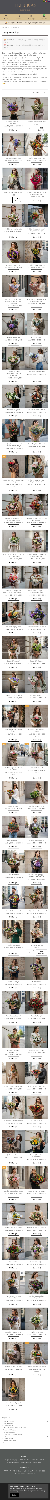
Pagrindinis (7, 1418)
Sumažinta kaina (13, 1462)
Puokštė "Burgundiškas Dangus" (36, 1297)
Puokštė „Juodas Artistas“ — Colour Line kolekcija (13, 445)
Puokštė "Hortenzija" (13, 337)
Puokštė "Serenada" (13, 945)
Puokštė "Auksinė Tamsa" (36, 265)
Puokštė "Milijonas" (36, 945)
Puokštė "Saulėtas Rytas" (13, 1227)
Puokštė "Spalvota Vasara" (13, 1121)
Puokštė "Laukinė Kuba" (37, 806)
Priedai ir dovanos (9, 1441)
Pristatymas (37, 1462)
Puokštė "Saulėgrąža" (13, 1403)
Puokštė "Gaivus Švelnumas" (37, 911)
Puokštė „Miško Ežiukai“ (36, 444)
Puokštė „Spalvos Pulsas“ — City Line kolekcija (36, 193)
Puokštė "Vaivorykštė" (13, 911)
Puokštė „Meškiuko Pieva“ (36, 121)
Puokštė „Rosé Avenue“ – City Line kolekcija (13, 519)
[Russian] (49, 1)
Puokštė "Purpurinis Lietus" (36, 627)
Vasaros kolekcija (9, 1443)
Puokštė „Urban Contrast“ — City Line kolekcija (36, 555)
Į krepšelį (41, 129)
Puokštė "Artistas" (13, 661)
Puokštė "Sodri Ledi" (13, 1262)
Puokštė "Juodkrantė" (13, 1016)
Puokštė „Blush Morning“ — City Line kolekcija (36, 300)
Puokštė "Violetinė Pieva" (13, 265)
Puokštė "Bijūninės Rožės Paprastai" (13, 768)
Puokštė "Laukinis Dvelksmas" (13, 1051)
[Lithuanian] (44, 1)
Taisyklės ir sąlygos (11, 1460)
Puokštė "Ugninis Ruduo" (36, 1191)
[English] (46, 1)
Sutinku (14, 1495)
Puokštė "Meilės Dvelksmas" (13, 1155)
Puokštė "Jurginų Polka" (13, 627)
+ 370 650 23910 (40, 1471)
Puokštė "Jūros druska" (36, 372)
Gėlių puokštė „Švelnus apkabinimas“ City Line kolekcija (13, 301)
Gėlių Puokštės (8, 1421)
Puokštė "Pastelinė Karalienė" (37, 1227)
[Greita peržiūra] (23, 100)
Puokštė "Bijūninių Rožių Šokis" (13, 730)
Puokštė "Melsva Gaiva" (36, 840)
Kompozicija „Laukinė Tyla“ (13, 192)
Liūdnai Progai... (8, 1438)
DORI (5, 1436)
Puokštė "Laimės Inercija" (13, 229)
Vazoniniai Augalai (9, 1430)
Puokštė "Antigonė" (36, 661)
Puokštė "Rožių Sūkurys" (36, 1086)
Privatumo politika (37, 1460)
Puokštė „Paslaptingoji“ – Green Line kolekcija (36, 875)
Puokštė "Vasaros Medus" (37, 158)
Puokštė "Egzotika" (13, 840)
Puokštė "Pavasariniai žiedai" (37, 1366)
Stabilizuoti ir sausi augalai (13, 1434)
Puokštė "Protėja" (13, 982)
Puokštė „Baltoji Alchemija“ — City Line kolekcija (13, 555)
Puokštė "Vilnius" (36, 1121)
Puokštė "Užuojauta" (13, 410)
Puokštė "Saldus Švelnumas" (13, 1191)
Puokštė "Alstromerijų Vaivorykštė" (13, 1297)
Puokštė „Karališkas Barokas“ (13, 122)
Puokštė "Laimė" (13, 875)
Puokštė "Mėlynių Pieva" (13, 1332)
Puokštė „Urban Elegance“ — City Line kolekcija (37, 591)
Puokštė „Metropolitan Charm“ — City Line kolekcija (13, 591)
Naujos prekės (26, 1462)
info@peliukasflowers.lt (26, 1474)
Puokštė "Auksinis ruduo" (36, 410)
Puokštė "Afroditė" (37, 768)
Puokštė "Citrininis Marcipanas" (36, 1156)
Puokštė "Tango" (36, 1016)
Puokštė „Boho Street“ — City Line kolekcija (37, 519)
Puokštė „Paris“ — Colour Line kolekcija (13, 481)
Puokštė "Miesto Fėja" (36, 1050)
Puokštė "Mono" (36, 337)
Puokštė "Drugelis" (36, 695)
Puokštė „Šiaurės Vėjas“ (13, 158)
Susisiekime (24, 1460)
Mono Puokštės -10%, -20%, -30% (15, 1428)
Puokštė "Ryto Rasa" (36, 1332)
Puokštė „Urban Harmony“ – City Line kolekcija (36, 481)
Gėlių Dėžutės (8, 1423)
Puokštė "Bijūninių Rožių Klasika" (36, 730)
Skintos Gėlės (8, 1425)
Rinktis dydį (13, 130)
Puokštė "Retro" (13, 806)
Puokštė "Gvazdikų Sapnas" (13, 1086)
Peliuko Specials (9, 1432)
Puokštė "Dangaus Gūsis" (13, 695)
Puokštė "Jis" (36, 982)
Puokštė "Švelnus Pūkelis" (13, 1366)
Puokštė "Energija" (36, 1262)
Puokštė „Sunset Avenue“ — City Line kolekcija (36, 230)
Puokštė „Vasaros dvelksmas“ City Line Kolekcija (13, 373)
